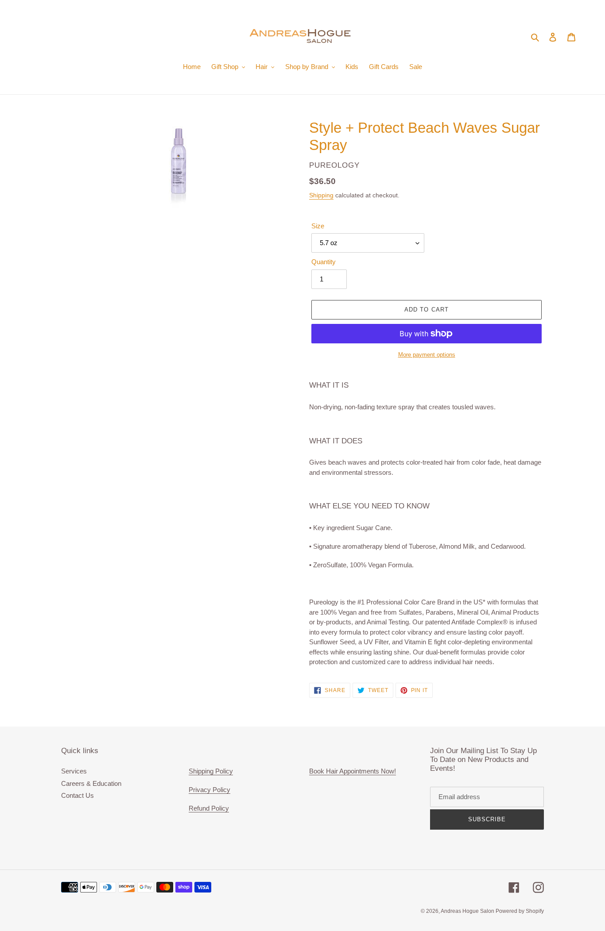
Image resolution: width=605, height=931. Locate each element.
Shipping (321, 195)
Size (317, 226)
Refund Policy (209, 808)
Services (74, 771)
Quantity (323, 261)
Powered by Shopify (520, 911)
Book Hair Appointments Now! (352, 771)
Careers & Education (91, 783)
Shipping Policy (211, 771)
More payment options (426, 354)
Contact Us (77, 795)
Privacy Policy (209, 789)
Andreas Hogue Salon (468, 911)
